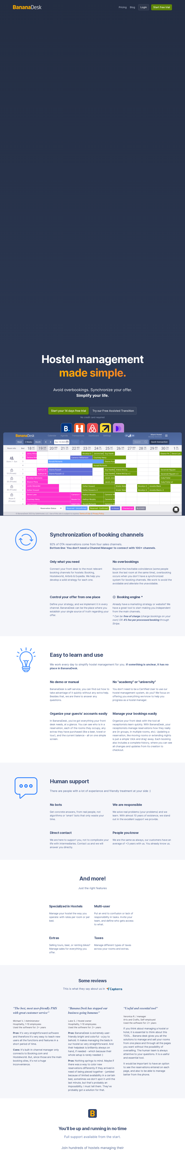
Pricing (123, 7)
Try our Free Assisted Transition (113, 410)
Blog (132, 7)
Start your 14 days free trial (68, 410)
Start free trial (161, 7)
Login (143, 7)
